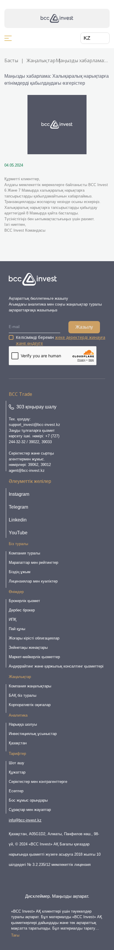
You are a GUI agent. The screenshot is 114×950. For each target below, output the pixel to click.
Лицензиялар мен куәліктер (33, 581)
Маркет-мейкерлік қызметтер (34, 657)
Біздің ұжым (19, 572)
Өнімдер (16, 592)
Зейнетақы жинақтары (28, 647)
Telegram (18, 507)
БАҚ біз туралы (22, 695)
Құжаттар (17, 772)
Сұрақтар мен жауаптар (30, 809)
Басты (11, 60)
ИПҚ (12, 619)
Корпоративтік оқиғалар (30, 705)
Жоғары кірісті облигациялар (34, 638)
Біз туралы (18, 544)
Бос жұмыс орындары (28, 800)
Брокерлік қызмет (24, 601)
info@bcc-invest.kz (25, 820)
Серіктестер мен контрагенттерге (38, 781)
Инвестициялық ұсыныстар (33, 733)
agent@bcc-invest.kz (27, 470)
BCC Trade (20, 394)
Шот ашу (16, 763)
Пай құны (17, 629)
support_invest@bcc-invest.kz (34, 424)
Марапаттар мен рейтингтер (33, 562)
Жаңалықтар (41, 60)
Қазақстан (18, 743)
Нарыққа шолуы (23, 724)
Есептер (16, 791)
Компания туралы (24, 553)
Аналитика (18, 715)
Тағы (15, 935)
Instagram (19, 494)
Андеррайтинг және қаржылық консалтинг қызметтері (56, 666)
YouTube (18, 532)
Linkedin (18, 519)
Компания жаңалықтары (30, 686)
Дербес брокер (22, 610)
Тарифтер (17, 753)
